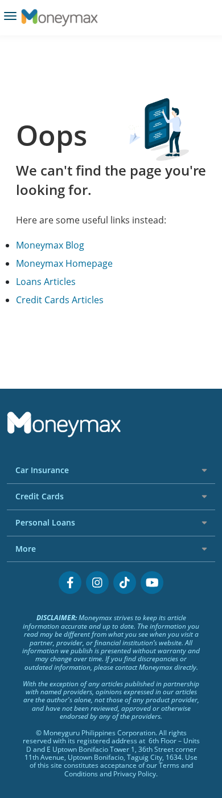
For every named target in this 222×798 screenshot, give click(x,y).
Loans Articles (46, 281)
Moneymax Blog (50, 245)
